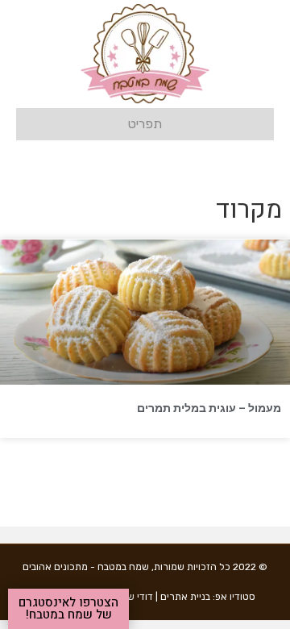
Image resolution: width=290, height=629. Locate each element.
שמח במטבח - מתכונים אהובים (86, 567)
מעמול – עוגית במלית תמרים (209, 408)
